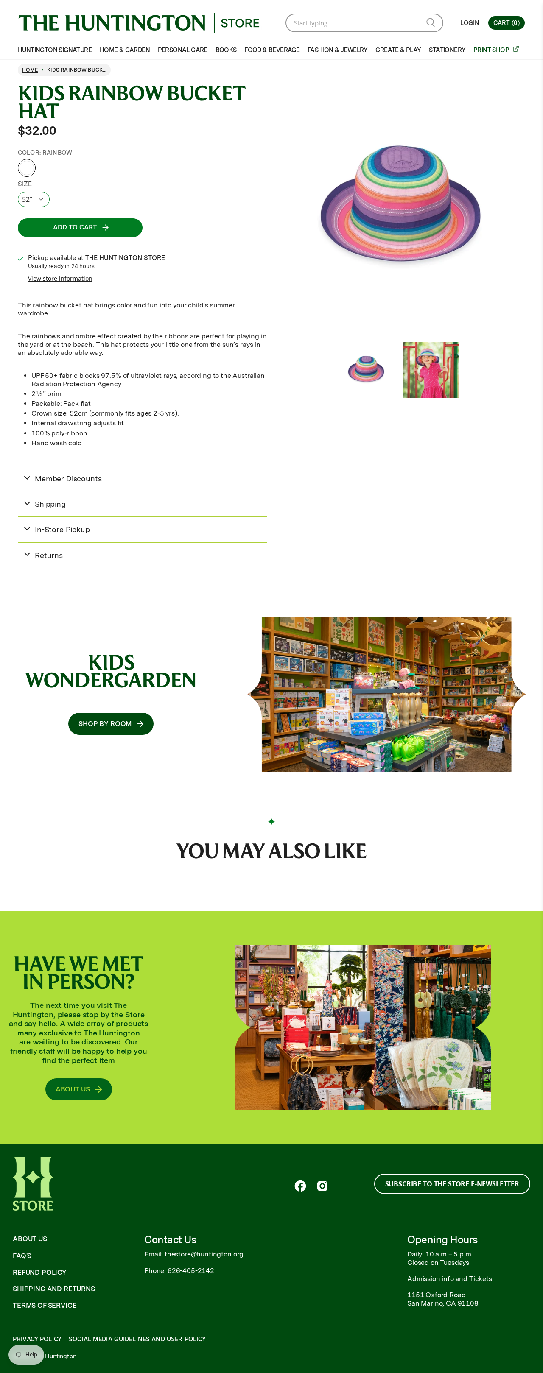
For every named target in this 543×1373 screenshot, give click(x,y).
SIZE (24, 184)
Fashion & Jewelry (338, 50)
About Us (30, 1239)
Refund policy (40, 1272)
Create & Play (398, 50)
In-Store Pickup (62, 529)
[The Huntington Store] (145, 23)
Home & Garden (125, 50)
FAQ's (22, 1256)
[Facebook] (300, 1186)
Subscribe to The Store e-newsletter (452, 1184)
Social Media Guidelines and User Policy (137, 1339)
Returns (49, 555)
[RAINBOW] (27, 168)
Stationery (447, 50)
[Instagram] (322, 1186)
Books (226, 50)
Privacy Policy (37, 1339)
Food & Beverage (271, 50)
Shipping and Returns (54, 1289)
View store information (60, 278)
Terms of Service (44, 1305)
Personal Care (182, 50)
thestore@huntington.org (204, 1254)
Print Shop (491, 50)
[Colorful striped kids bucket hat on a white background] (400, 209)
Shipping (50, 504)
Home (30, 70)
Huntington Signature (55, 50)
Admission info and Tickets (449, 1279)
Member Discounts (68, 478)
